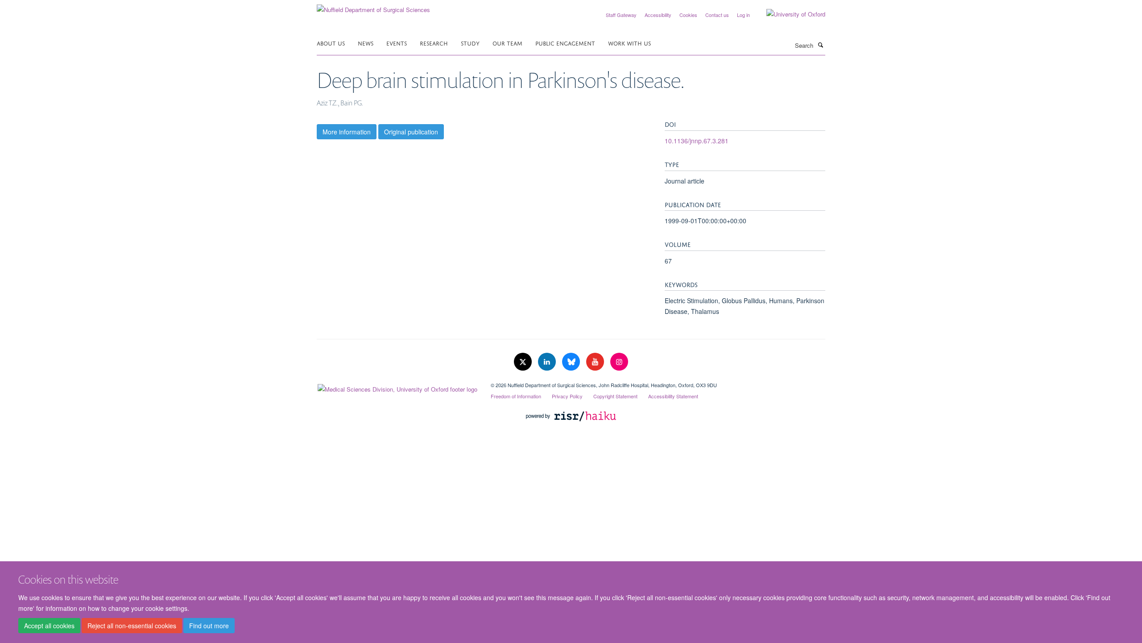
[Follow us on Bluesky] (572, 362)
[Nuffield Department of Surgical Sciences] (373, 6)
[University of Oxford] (789, 14)
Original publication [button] (411, 131)
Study (470, 42)
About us (331, 42)
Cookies (688, 14)
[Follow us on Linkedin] (548, 362)
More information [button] (347, 131)
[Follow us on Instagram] (619, 362)
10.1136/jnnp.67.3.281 (696, 140)
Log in (743, 14)
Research (434, 42)
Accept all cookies (49, 625)
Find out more (209, 625)
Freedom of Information (516, 396)
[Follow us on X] (524, 362)
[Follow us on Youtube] (596, 362)
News (365, 42)
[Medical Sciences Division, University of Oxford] (397, 387)
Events (396, 42)
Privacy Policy (567, 396)
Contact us (717, 14)
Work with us (629, 42)
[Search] (820, 45)
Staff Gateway (621, 14)
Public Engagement (565, 42)
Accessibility (658, 14)
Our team (507, 42)
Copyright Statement (615, 396)
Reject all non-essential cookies (131, 625)
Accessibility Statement (673, 396)
